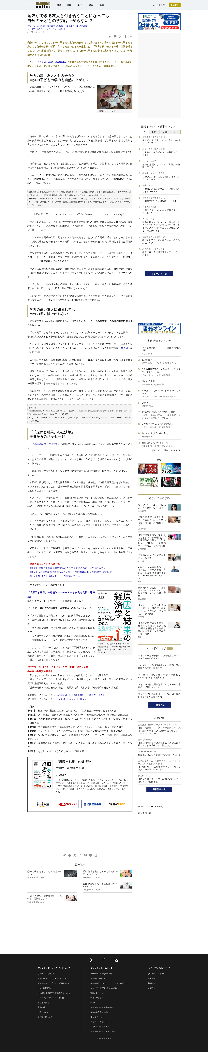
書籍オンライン (97, 992)
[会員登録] (175, 5)
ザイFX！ (94, 1002)
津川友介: (76, 25)
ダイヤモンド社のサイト (101, 968)
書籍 (102, 5)
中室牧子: (45, 25)
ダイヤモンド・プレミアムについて (53, 978)
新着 (59, 5)
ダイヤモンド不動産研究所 (101, 1007)
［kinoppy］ (72, 699)
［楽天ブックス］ (96, 695)
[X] (92, 960)
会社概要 (152, 978)
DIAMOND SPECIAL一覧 (150, 806)
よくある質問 (43, 1002)
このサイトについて (46, 973)
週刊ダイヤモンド (98, 978)
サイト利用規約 (44, 988)
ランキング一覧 (159, 273)
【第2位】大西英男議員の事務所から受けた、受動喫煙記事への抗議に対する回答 (69, 572)
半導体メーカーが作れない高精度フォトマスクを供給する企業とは (159, 657)
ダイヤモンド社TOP (156, 973)
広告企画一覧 (144, 813)
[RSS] (116, 960)
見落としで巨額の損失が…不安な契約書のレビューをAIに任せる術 (159, 695)
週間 (164, 132)
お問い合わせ (43, 1012)
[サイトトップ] (43, 5)
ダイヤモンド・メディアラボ (102, 1031)
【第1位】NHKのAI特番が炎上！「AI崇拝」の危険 (53, 576)
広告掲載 (41, 1007)
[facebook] (104, 960)
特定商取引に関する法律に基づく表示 (54, 992)
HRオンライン (96, 1017)
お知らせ (152, 988)
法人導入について (45, 1017)
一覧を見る (159, 704)
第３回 (124, 348)
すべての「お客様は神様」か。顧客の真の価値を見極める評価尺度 (159, 666)
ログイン (162, 5)
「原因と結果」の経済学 (55, 29)
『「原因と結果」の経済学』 (52, 62)
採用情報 (152, 983)
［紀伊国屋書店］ (77, 695)
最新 (143, 132)
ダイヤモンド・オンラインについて (54, 968)
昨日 (154, 132)
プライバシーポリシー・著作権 (51, 997)
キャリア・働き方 (35, 29)
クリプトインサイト (98, 1021)
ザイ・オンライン (98, 997)
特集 (91, 5)
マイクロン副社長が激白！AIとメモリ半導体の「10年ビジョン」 (159, 686)
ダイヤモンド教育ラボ (99, 1026)
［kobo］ (84, 699)
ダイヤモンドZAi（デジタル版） (104, 988)
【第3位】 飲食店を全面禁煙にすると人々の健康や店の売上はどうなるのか (66, 567)
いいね (175, 132)
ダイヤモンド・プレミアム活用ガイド (54, 983)
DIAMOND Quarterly (99, 1012)
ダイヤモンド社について (159, 968)
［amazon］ (61, 695)
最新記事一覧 (159, 789)
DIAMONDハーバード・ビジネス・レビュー (109, 983)
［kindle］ (60, 699)
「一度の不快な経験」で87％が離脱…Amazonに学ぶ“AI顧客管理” (159, 676)
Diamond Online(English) (101, 973)
